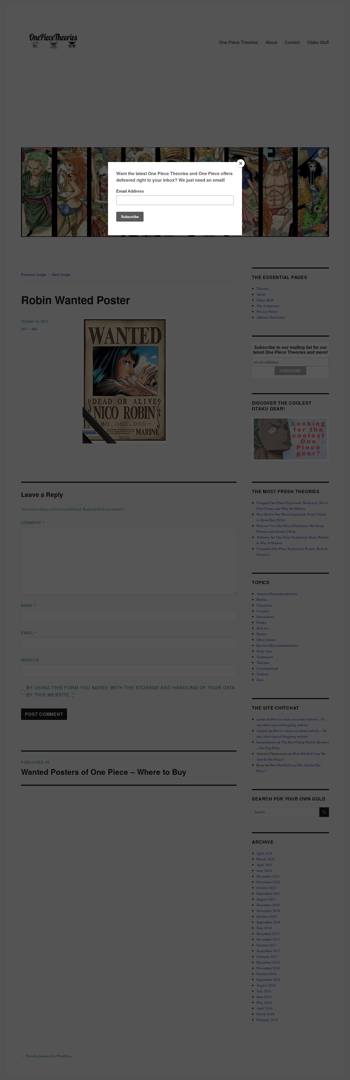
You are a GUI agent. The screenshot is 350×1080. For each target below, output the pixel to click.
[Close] (241, 163)
